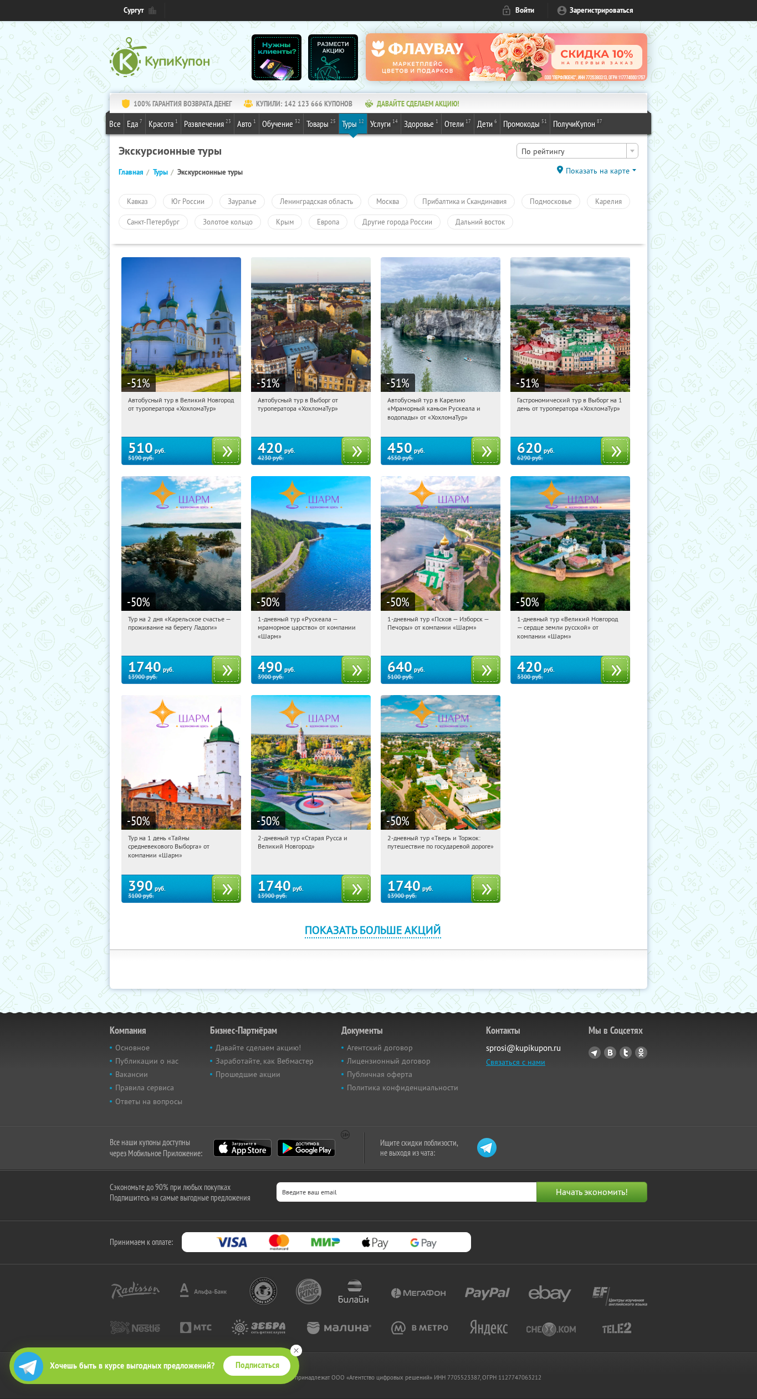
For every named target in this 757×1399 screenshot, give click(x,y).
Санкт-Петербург (153, 221)
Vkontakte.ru (610, 1052)
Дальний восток (480, 221)
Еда (134, 123)
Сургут (134, 10)
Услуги (384, 123)
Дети (487, 123)
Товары (321, 123)
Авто (246, 123)
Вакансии (131, 1074)
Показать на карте (598, 171)
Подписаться (257, 1365)
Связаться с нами (515, 1062)
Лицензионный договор (389, 1061)
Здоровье (421, 123)
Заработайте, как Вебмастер (265, 1061)
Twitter (626, 1052)
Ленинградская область (316, 201)
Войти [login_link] (524, 10)
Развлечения (207, 123)
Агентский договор (380, 1048)
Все (115, 123)
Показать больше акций (373, 930)
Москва (387, 201)
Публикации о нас (146, 1061)
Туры (353, 123)
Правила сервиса (144, 1087)
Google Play (306, 1148)
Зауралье (242, 201)
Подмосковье (551, 201)
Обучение (281, 123)
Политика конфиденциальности (402, 1087)
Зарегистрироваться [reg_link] (601, 10)
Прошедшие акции (248, 1074)
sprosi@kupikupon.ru (523, 1048)
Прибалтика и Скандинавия (464, 201)
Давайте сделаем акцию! (258, 1048)
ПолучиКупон (577, 123)
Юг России (187, 201)
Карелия (608, 201)
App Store (242, 1148)
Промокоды (525, 123)
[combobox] (577, 151)
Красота (163, 123)
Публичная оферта (379, 1074)
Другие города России (397, 221)
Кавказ (137, 201)
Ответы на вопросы (148, 1101)
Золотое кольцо (228, 221)
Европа (328, 221)
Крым (285, 221)
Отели (457, 123)
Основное (132, 1048)
